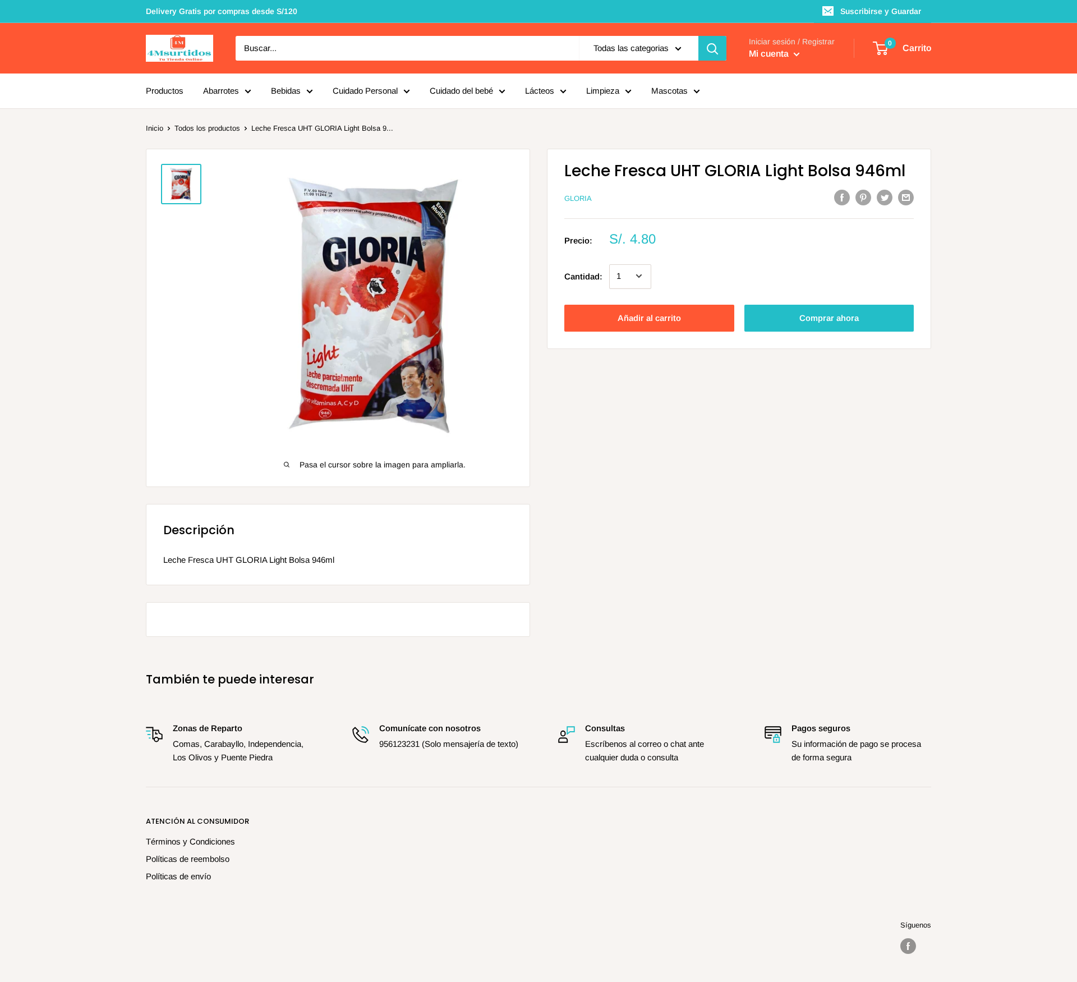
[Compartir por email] (906, 197)
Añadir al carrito (649, 317)
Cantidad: (583, 276)
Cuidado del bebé (461, 90)
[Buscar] (712, 48)
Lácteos (539, 90)
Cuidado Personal (365, 90)
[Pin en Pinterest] (863, 197)
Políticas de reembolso (187, 859)
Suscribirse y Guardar (880, 11)
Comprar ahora (829, 317)
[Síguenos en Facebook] (908, 946)
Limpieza (602, 90)
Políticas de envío (178, 876)
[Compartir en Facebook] (842, 197)
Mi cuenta (770, 53)
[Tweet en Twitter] (884, 197)
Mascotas (669, 90)
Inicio (154, 128)
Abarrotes (221, 90)
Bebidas (286, 90)
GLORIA (578, 198)
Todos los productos (207, 128)
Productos (164, 90)
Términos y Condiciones (190, 841)
